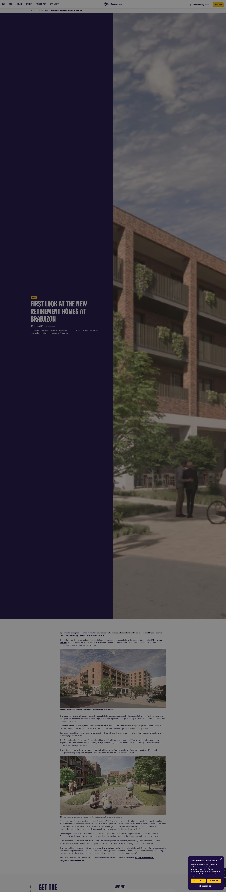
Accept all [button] (198, 881)
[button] (206, 886)
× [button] (221, 859)
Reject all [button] (214, 881)
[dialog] (206, 873)
